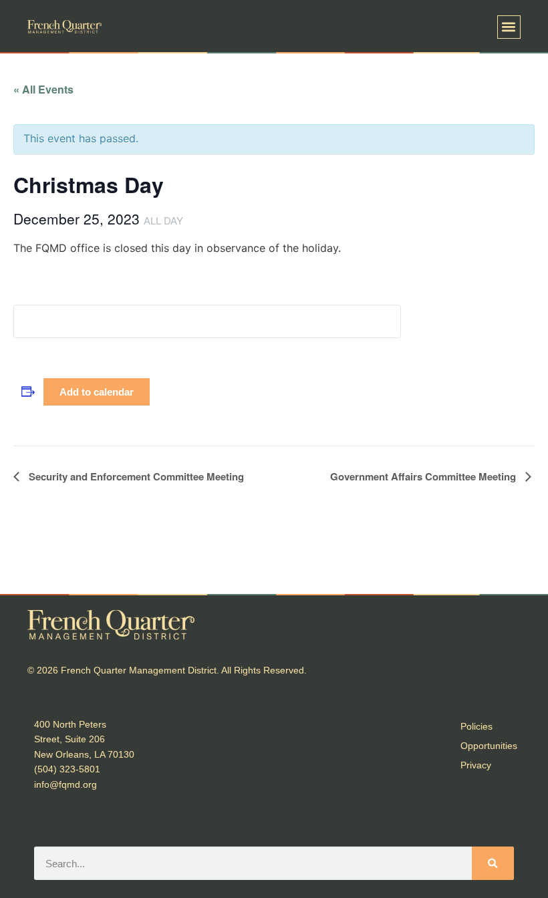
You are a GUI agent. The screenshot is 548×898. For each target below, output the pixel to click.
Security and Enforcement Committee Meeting (135, 476)
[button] (509, 27)
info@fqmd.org (65, 784)
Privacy (475, 765)
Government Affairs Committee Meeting (424, 476)
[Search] (493, 863)
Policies (476, 726)
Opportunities (488, 745)
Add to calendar (96, 392)
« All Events (43, 89)
